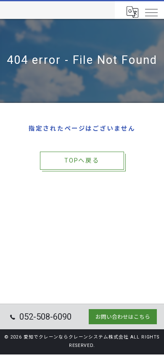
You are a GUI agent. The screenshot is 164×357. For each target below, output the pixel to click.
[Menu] (151, 12)
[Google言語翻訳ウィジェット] (132, 12)
